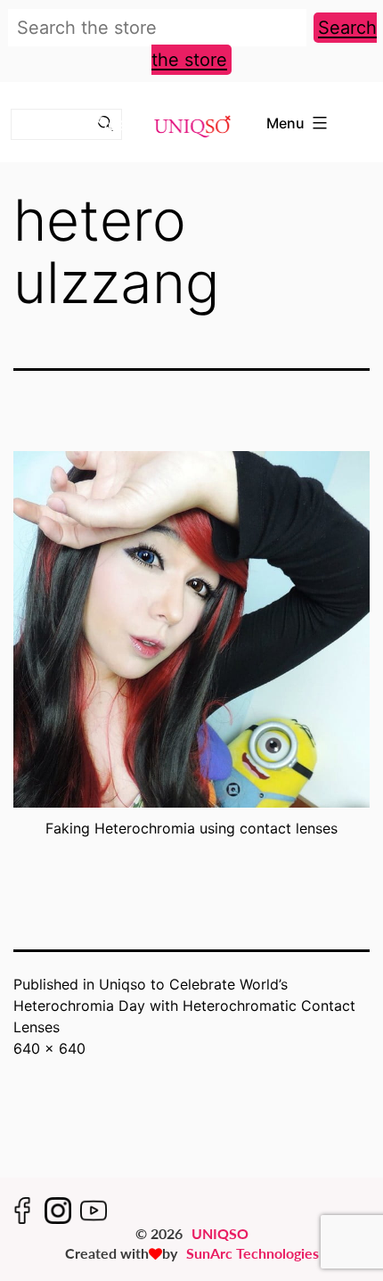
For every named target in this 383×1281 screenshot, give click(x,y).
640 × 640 (49, 1048)
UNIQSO (220, 1233)
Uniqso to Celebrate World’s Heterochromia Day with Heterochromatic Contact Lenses (184, 1005)
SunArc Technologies (252, 1252)
